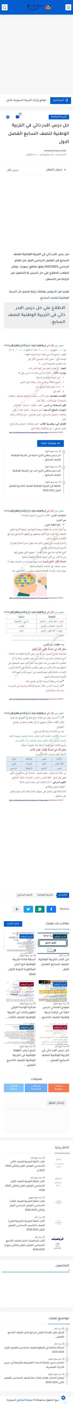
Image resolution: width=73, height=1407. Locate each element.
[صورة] (58, 1163)
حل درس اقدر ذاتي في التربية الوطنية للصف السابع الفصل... (55, 1055)
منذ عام (62, 955)
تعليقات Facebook (36, 1088)
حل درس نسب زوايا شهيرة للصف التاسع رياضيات (25, 100)
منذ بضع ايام (60, 1046)
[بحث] (5, 7)
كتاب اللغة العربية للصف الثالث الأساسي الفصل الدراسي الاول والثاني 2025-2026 (27, 1206)
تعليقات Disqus (14, 1088)
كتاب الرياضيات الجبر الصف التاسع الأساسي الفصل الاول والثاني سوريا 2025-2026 (24, 1245)
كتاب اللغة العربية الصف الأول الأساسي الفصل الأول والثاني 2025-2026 (25, 1186)
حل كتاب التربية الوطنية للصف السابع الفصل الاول (54, 964)
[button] (51, 909)
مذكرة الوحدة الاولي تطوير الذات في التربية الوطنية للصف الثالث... (20, 1012)
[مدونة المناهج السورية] (38, 7)
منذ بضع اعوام (51, 451)
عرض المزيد (13, 924)
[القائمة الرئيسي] (68, 7)
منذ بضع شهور (35, 1197)
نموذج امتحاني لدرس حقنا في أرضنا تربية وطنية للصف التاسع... (54, 1012)
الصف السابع (25, 895)
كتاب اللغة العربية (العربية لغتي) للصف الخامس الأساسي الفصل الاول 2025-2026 (26, 1225)
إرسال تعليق (56, 1103)
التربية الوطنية (59, 117)
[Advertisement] (36, 55)
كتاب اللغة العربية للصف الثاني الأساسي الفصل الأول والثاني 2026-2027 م (25, 1166)
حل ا (19, 292)
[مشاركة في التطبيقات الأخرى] (17, 909)
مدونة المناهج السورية (20, 1400)
